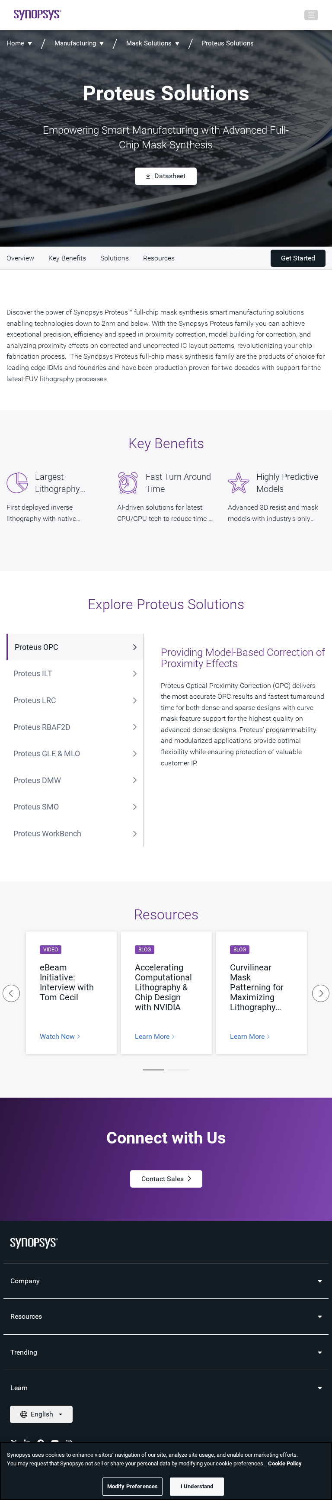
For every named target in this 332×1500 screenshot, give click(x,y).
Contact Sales (162, 1179)
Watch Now (58, 1036)
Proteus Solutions (228, 43)
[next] (320, 993)
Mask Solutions (149, 43)
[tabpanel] (71, 992)
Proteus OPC (36, 647)
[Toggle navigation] (311, 15)
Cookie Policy (285, 1463)
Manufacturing (75, 43)
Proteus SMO (36, 806)
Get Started (298, 258)
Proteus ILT (32, 673)
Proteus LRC (34, 700)
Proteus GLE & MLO (46, 753)
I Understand (197, 1486)
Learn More (153, 1036)
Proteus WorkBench (47, 833)
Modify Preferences (132, 1486)
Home (15, 43)
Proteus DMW (37, 780)
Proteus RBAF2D (41, 727)
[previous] (11, 993)
